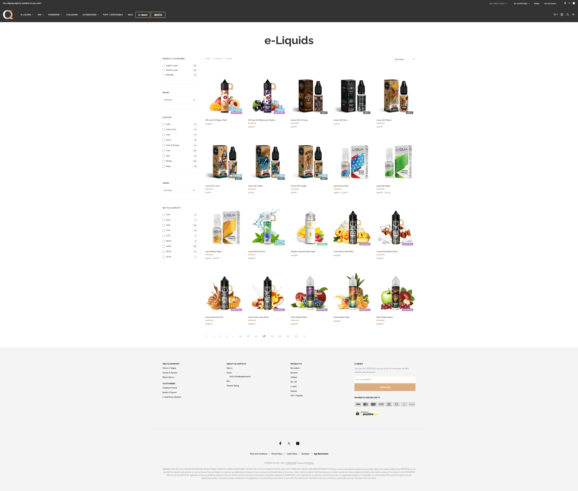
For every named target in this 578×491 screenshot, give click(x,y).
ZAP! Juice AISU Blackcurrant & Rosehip (261, 120)
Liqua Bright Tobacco (383, 186)
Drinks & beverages (172, 145)
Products (296, 364)
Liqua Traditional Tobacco (213, 251)
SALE (130, 15)
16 (248, 336)
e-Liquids (26, 15)
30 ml (168, 220)
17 (256, 336)
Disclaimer (305, 453)
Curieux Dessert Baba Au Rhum (387, 251)
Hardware (53, 15)
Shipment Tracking (233, 385)
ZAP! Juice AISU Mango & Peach (216, 120)
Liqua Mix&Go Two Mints (256, 251)
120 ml (168, 246)
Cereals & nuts (171, 129)
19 (272, 336)
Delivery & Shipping (169, 368)
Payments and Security (367, 397)
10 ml (168, 214)
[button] (555, 14)
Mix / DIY (294, 382)
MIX (39, 15)
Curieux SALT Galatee (255, 186)
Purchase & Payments (170, 372)
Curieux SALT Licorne (212, 186)
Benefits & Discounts (170, 392)
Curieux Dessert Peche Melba (343, 251)
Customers (169, 383)
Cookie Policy (292, 453)
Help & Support (171, 364)
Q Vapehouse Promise (170, 388)
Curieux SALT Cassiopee (299, 186)
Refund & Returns (168, 377)
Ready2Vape (170, 74)
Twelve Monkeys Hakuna (384, 317)
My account (550, 4)
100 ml (168, 241)
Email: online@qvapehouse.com (240, 376)
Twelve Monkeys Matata (299, 317)
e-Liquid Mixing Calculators (172, 397)
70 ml (168, 230)
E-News (358, 364)
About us (229, 368)
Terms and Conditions (258, 453)
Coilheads (72, 15)
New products (295, 368)
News (536, 4)
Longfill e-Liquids (171, 65)
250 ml (168, 257)
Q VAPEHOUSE (291, 463)
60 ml (168, 225)
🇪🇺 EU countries (519, 4)
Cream (168, 134)
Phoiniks (310, 463)
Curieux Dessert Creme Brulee (258, 317)
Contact (229, 372)
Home (207, 58)
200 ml (168, 251)
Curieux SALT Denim (341, 120)
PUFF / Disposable (113, 15)
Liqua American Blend (341, 186)
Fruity (168, 150)
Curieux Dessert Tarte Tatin (214, 317)
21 (288, 336)
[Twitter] (569, 3)
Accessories (89, 15)
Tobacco (168, 166)
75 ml (168, 235)
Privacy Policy (277, 453)
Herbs (168, 155)
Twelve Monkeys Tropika (342, 317)
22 (296, 336)
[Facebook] (565, 3)
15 (240, 336)
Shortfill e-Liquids (172, 70)
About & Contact (236, 364)
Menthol (169, 161)
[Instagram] (574, 3)
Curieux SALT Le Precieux (299, 120)
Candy (168, 124)
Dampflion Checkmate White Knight (303, 251)
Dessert (168, 140)
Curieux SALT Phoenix (383, 120)
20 (280, 336)
